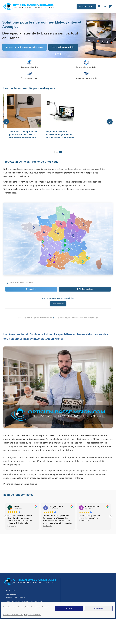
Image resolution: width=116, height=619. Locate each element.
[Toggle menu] (99, 6)
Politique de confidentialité (32, 615)
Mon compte (10, 590)
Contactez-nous (58, 304)
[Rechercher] (105, 6)
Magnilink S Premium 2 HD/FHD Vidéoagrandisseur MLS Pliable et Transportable (60, 134)
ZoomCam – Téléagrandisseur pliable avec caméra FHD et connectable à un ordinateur (23, 134)
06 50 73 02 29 (87, 6)
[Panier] (110, 6)
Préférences (98, 608)
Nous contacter (11, 594)
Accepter (69, 608)
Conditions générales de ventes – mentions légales (24, 601)
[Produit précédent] (6, 122)
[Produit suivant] (110, 122)
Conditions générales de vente (13, 615)
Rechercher (31, 289)
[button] (110, 516)
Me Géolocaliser (86, 289)
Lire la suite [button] (11, 526)
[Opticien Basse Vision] (23, 6)
